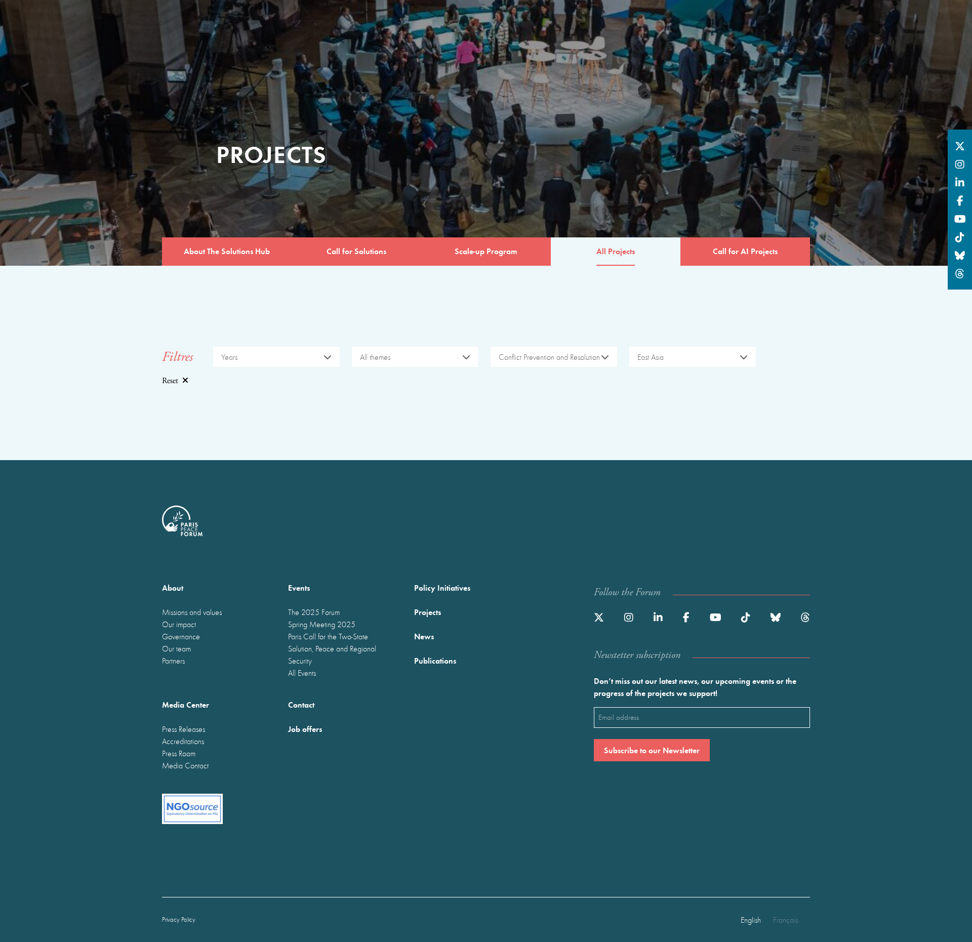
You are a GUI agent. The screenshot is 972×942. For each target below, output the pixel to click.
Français (785, 920)
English (751, 920)
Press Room (178, 753)
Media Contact (185, 765)
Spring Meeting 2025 (321, 624)
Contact (301, 704)
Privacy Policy (178, 919)
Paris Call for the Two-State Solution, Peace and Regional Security (332, 648)
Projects (427, 611)
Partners (173, 661)
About (172, 587)
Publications (435, 660)
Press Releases (183, 729)
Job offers (305, 728)
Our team (176, 648)
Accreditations (183, 741)
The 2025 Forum (314, 612)
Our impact (179, 624)
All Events (302, 673)
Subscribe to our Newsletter (652, 750)
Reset (170, 381)
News (424, 636)
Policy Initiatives (442, 587)
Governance (181, 636)
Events (299, 587)
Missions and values (192, 612)
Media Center (185, 704)
